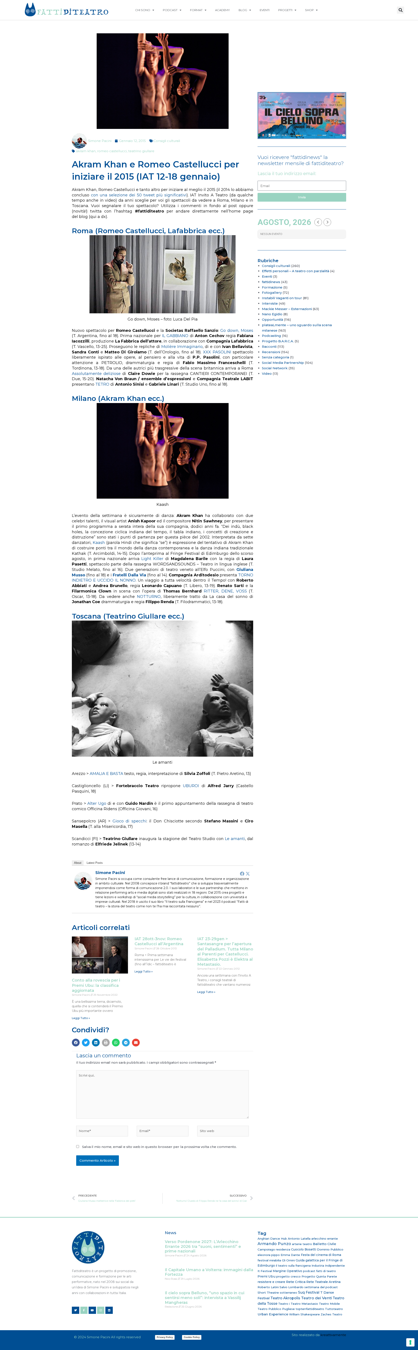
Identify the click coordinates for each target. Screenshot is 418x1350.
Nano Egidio (272, 314)
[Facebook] (242, 873)
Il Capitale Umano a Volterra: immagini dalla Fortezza (209, 1272)
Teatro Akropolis (285, 1298)
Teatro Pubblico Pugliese (276, 1309)
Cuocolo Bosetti (303, 1249)
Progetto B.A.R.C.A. (278, 341)
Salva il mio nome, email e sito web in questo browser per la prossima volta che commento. (159, 1147)
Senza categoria (275, 357)
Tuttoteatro (334, 1309)
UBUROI (191, 785)
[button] (400, 10)
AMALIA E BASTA (106, 773)
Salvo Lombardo (291, 1287)
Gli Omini (288, 1260)
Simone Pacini (110, 872)
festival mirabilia (269, 1260)
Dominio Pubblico (330, 1249)
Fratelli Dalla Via (129, 575)
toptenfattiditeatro (310, 1309)
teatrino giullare (141, 151)
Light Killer (152, 558)
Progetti (285, 10)
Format (196, 10)
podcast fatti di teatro (319, 1271)
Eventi (265, 10)
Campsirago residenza (274, 1249)
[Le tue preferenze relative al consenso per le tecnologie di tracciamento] (410, 1342)
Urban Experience (273, 1314)
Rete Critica (295, 1282)
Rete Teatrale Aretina (323, 1282)
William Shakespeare (304, 1314)
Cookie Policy (192, 1337)
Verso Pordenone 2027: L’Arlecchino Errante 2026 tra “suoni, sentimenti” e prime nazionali (203, 1246)
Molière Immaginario (182, 346)
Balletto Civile (324, 1244)
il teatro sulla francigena (293, 1265)
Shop (309, 10)
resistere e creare (271, 1282)
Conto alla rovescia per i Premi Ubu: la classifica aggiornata (96, 985)
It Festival (265, 1271)
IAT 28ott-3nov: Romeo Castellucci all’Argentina (159, 941)
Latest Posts (95, 862)
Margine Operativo (287, 1271)
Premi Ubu (266, 1276)
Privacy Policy (165, 1337)
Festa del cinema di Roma (321, 1255)
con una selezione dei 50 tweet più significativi (139, 195)
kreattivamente (333, 1335)
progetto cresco (288, 1276)
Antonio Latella (299, 1238)
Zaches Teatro (331, 1314)
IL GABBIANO (175, 335)
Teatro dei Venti (316, 1298)
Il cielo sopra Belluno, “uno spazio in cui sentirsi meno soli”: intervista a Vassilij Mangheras (204, 1298)
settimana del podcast (321, 1287)
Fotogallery (272, 292)
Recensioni (271, 352)
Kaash (99, 542)
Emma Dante (290, 1255)
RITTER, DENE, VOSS (225, 591)
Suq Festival (308, 1292)
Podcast (170, 10)
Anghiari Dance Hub (272, 1238)
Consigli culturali (166, 141)
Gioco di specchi (130, 821)
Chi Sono (142, 10)
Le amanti (235, 838)
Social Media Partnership (283, 363)
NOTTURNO (149, 596)
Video (267, 373)
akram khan (86, 151)
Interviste (270, 303)
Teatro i (284, 1303)
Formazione (272, 287)
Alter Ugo (96, 803)
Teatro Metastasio (304, 1303)
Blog (243, 10)
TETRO (102, 384)
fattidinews (271, 282)
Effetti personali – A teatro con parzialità (295, 271)
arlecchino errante (324, 1238)
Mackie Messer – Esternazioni (287, 309)
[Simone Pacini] (83, 880)
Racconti (269, 346)
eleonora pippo (269, 1255)
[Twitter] (247, 873)
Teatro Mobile (329, 1303)
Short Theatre (268, 1292)
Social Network (275, 368)
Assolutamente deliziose (96, 373)
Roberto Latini (268, 1287)
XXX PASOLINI (217, 352)
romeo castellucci (112, 151)
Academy (222, 10)
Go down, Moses (236, 330)
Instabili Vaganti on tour (282, 298)
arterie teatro (302, 1244)
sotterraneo (288, 1292)
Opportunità (272, 319)
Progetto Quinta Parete (319, 1276)
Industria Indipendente (328, 1265)
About (77, 862)
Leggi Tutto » (81, 1018)
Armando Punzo (274, 1243)
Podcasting (271, 336)
